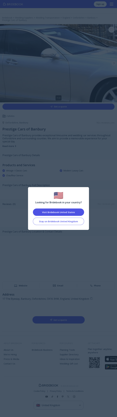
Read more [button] (8, 146)
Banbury (23, 122)
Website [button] (23, 285)
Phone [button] (97, 285)
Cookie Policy (39, 391)
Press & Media (11, 358)
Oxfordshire (12, 122)
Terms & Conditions (74, 391)
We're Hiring (10, 354)
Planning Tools (67, 349)
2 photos (10, 116)
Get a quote (60, 106)
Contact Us (9, 363)
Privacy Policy (56, 391)
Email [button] (60, 285)
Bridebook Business (42, 349)
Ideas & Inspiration (70, 358)
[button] (114, 63)
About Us (8, 349)
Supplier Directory (69, 354)
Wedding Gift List (69, 363)
